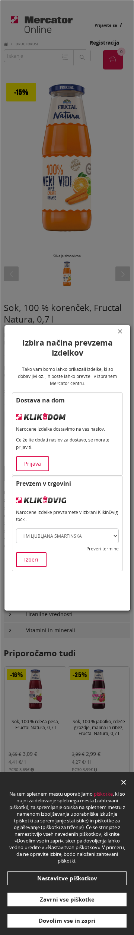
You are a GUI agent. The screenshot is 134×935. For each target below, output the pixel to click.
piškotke (103, 793)
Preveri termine (102, 549)
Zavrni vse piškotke (67, 899)
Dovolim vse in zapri (67, 920)
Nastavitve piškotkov (67, 878)
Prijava (32, 463)
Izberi (31, 559)
